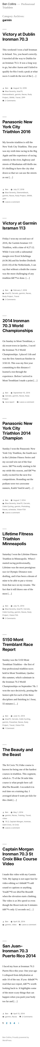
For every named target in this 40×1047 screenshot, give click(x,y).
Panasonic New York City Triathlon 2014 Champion (17, 431)
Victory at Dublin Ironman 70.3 (18, 37)
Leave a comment (12, 202)
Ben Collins (9, 4)
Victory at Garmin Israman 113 (19, 226)
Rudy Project (20, 196)
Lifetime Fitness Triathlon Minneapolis (17, 538)
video (4, 818)
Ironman (27, 821)
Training (21, 815)
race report (9, 402)
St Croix (15, 825)
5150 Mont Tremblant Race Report (17, 644)
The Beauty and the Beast (17, 752)
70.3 (7, 821)
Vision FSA (21, 509)
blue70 (19, 91)
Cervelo (15, 293)
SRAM (11, 97)
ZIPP (23, 97)
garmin (18, 94)
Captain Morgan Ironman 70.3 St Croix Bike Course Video (19, 856)
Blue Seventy (10, 91)
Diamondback (8, 94)
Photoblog (25, 506)
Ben (6, 88)
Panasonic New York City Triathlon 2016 (17, 126)
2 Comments (10, 101)
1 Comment (9, 728)
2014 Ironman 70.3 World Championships (17, 325)
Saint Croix (6, 825)
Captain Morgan (16, 821)
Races (24, 94)
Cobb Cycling (8, 506)
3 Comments (10, 299)
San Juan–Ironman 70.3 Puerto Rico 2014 (19, 950)
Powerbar (13, 722)
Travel (17, 97)
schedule (12, 509)
